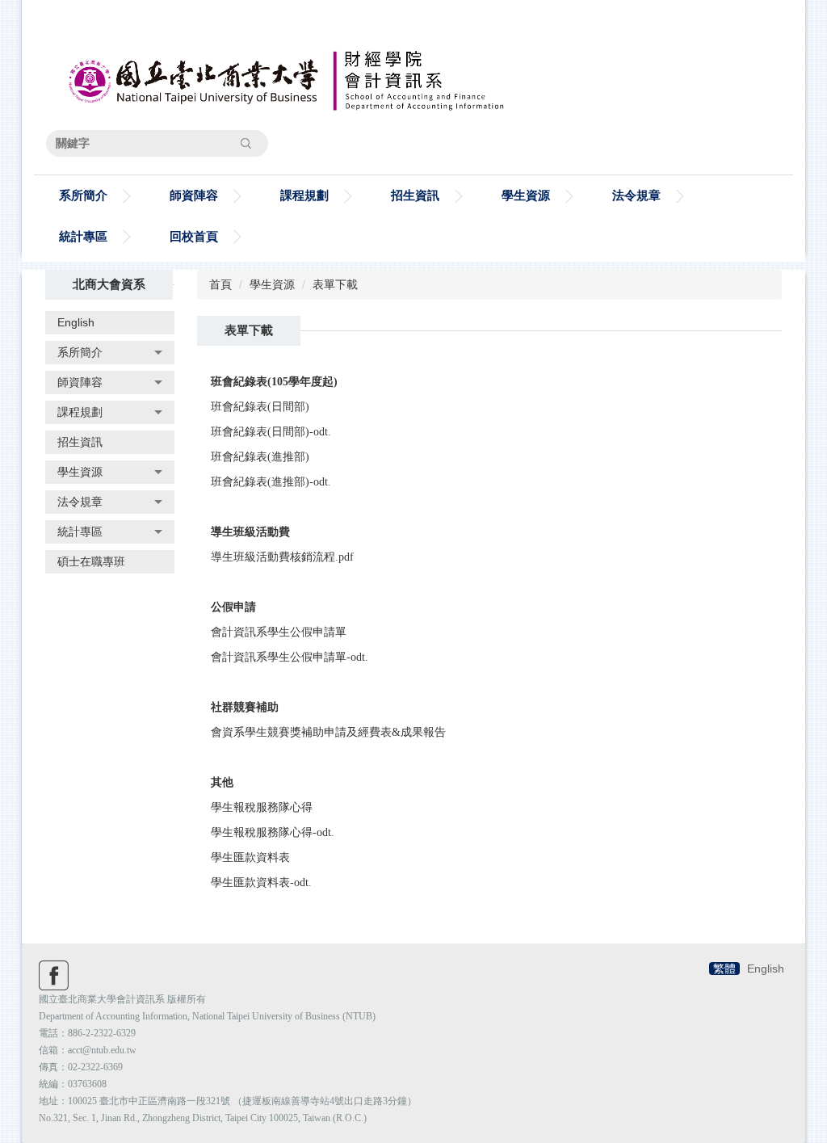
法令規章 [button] (636, 195)
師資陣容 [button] (194, 195)
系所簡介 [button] (83, 195)
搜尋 (245, 143)
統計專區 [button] (83, 236)
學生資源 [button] (526, 195)
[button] (109, 352)
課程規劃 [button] (304, 195)
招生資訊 (415, 195)
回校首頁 (194, 236)
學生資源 (272, 284)
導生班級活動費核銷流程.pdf (282, 557)
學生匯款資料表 (250, 857)
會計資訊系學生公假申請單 (278, 632)
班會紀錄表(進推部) (260, 457)
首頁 (220, 284)
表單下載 (335, 284)
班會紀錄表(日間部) (260, 407)
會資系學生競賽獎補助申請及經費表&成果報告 (328, 732)
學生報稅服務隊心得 (262, 807)
